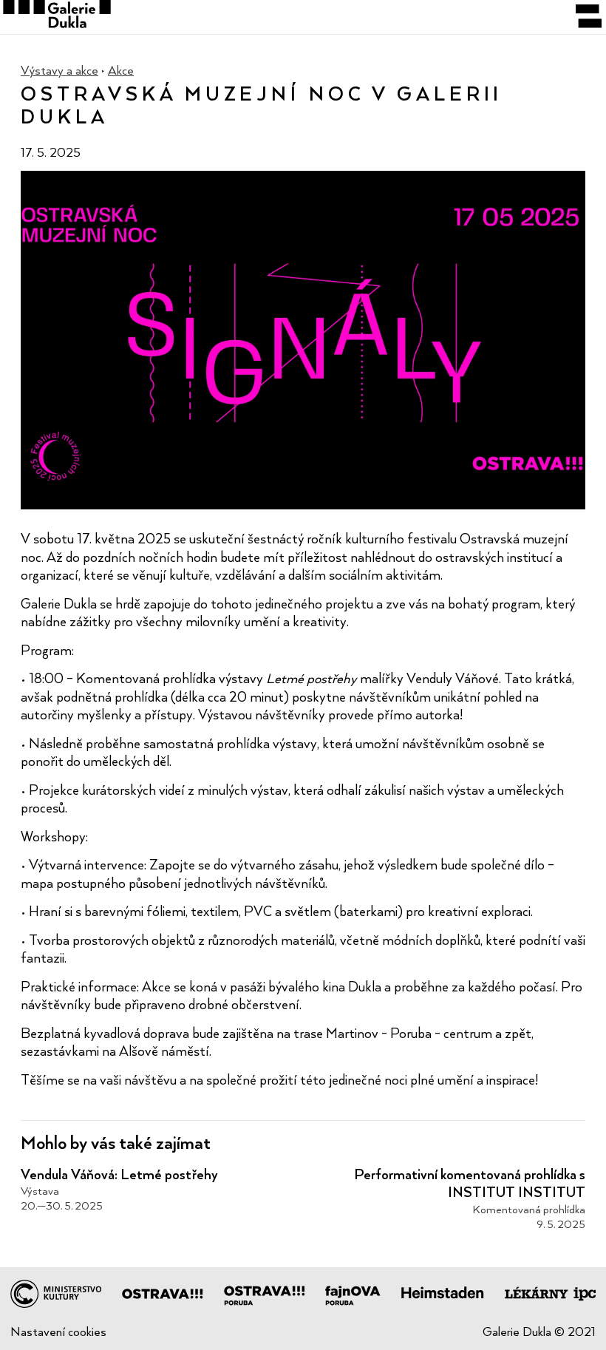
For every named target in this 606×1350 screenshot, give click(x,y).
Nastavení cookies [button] (58, 1331)
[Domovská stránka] (303, 17)
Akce (121, 70)
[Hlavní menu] (588, 17)
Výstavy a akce (59, 70)
